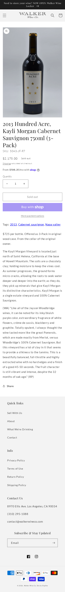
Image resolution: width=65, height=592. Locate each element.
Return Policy (15, 476)
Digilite (45, 586)
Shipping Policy (16, 485)
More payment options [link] (32, 215)
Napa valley (53, 224)
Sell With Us (14, 412)
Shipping (7, 163)
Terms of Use (15, 468)
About (11, 421)
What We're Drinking (20, 429)
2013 (13, 224)
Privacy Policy (16, 460)
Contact (12, 437)
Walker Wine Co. (30, 586)
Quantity (7, 176)
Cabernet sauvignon (31, 224)
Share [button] (10, 386)
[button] (4, 15)
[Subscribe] (54, 543)
